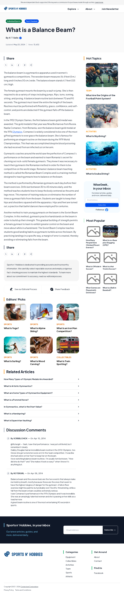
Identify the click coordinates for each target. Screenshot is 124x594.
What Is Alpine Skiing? (37, 330)
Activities (91, 131)
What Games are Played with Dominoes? (93, 290)
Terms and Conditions (23, 590)
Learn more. (99, 2)
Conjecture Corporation (29, 587)
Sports (8, 324)
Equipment (70, 557)
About (97, 557)
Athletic (69, 576)
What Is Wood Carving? (37, 363)
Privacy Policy (9, 590)
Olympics (17, 131)
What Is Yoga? (11, 328)
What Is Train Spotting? (63, 363)
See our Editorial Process (26, 289)
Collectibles (64, 357)
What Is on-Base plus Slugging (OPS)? (110, 242)
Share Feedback (62, 289)
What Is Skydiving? (96, 136)
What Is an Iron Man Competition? (67, 330)
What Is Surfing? (12, 361)
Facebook (98, 573)
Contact (98, 561)
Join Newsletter (110, 8)
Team (88, 90)
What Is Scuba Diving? (97, 173)
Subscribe (102, 205)
